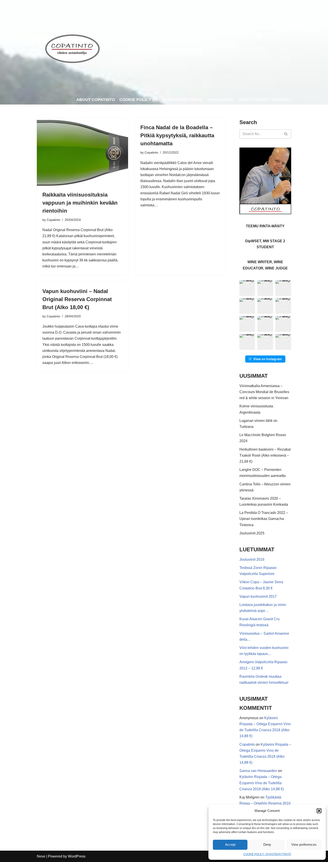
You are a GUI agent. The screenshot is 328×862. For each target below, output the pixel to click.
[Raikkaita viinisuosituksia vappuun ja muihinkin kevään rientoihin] (82, 152)
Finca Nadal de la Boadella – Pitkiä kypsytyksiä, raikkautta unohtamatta (177, 135)
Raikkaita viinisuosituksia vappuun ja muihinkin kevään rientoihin (80, 203)
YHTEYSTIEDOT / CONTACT (264, 99)
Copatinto (53, 220)
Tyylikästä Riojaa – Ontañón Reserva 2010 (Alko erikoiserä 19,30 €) (265, 803)
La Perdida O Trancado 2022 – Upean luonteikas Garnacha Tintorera (263, 519)
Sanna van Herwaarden (258, 771)
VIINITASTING (220, 99)
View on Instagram (267, 359)
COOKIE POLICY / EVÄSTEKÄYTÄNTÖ (267, 854)
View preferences (304, 844)
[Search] (286, 134)
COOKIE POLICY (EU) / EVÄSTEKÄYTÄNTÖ (160, 99)
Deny (267, 844)
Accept (230, 844)
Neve (41, 856)
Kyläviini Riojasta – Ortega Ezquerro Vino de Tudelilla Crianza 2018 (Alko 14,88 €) (261, 783)
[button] (319, 811)
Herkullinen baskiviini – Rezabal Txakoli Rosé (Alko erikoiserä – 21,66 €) (265, 455)
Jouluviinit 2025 (251, 533)
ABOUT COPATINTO (95, 99)
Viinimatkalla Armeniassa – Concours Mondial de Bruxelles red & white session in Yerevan (264, 392)
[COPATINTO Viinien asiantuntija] (72, 47)
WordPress (76, 856)
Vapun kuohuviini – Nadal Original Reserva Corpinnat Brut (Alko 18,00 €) (77, 299)
